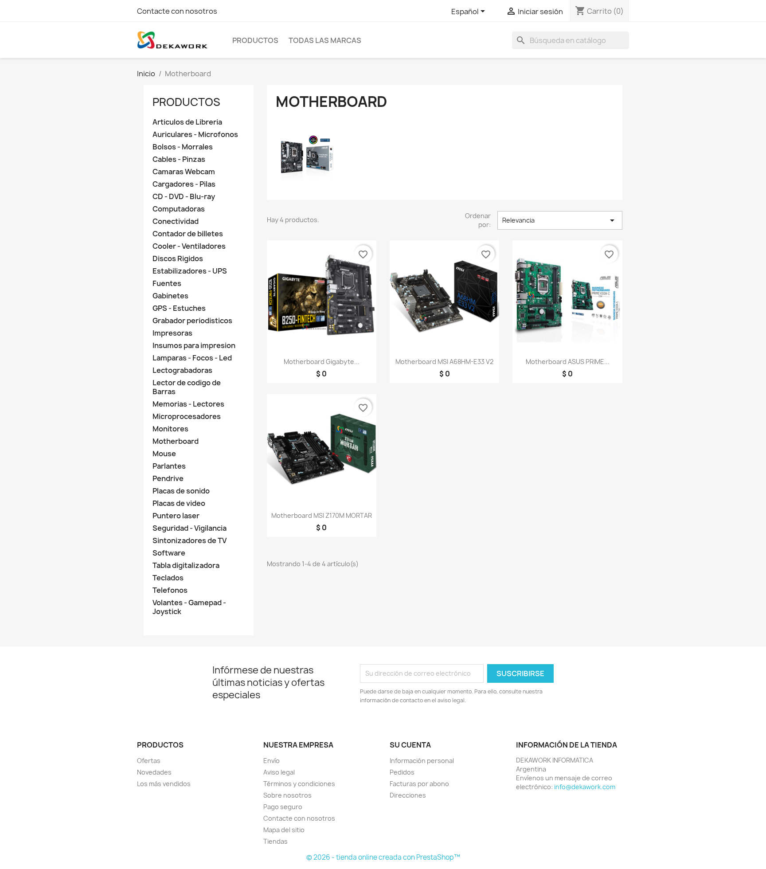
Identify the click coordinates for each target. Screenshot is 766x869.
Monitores (170, 429)
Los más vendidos (164, 783)
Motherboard (175, 441)
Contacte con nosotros (177, 11)
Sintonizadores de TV (189, 540)
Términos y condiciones (299, 783)
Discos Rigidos (177, 258)
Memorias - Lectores (188, 404)
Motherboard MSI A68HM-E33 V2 (444, 361)
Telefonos (170, 590)
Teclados (168, 578)
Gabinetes (170, 296)
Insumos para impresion (193, 345)
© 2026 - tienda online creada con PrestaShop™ (383, 857)
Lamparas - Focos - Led (192, 358)
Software (168, 553)
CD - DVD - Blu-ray (183, 196)
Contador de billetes (187, 234)
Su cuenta (410, 745)
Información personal (422, 760)
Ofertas (148, 760)
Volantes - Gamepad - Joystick (189, 607)
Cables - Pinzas (178, 159)
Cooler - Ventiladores (189, 246)
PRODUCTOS (255, 40)
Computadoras (178, 209)
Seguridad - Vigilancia (189, 528)
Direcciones (408, 795)
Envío (271, 760)
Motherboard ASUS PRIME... (568, 361)
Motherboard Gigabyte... (322, 361)
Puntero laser (175, 516)
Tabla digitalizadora (185, 565)
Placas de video (178, 503)
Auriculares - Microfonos (195, 134)
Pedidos (402, 772)
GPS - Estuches (179, 308)
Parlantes (169, 466)
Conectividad (175, 221)
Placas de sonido (181, 491)
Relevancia (559, 220)
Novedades (154, 772)
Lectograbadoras (182, 370)
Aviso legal (279, 772)
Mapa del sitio (284, 830)
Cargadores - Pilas (183, 184)
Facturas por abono (419, 783)
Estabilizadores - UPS (189, 271)
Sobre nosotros (287, 795)
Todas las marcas (325, 40)
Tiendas (275, 841)
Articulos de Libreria (187, 122)
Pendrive (168, 478)
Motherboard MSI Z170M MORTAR (321, 515)
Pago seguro (282, 806)
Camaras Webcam (183, 171)
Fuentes (166, 283)
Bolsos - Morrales (182, 147)
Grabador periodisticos (192, 320)
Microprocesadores (186, 416)
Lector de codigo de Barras (186, 387)
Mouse (164, 453)
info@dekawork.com (584, 787)
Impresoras (172, 333)
